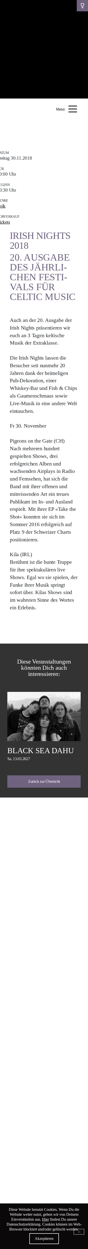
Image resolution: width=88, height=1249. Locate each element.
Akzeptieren (44, 1238)
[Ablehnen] (79, 1232)
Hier (45, 1219)
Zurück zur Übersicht (44, 781)
